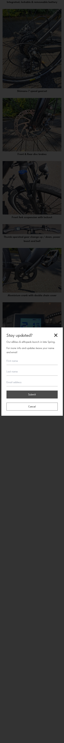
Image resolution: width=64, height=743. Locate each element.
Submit (32, 394)
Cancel (32, 406)
